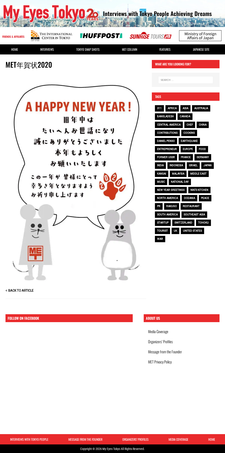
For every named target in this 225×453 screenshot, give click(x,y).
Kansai (161, 173)
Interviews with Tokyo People (29, 439)
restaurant (191, 206)
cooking (189, 132)
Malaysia (178, 173)
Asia (185, 108)
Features (165, 49)
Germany (203, 157)
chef (190, 124)
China (203, 124)
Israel (193, 165)
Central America (169, 124)
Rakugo (171, 206)
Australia (201, 108)
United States (192, 230)
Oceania (189, 198)
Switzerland (183, 222)
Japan (207, 165)
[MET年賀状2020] (75, 282)
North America (167, 198)
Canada (185, 116)
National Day (180, 181)
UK (175, 230)
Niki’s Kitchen (199, 189)
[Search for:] (185, 80)
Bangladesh (165, 116)
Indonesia (176, 165)
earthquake (189, 141)
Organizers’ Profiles (160, 341)
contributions (167, 132)
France (186, 157)
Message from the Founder (165, 351)
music (161, 181)
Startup (163, 222)
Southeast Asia (194, 214)
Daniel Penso (166, 141)
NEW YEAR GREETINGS (171, 189)
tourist (162, 230)
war (160, 238)
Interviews (47, 49)
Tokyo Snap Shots (88, 49)
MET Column (129, 49)
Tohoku (203, 222)
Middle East (198, 173)
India (160, 165)
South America (167, 214)
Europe (188, 149)
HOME (14, 49)
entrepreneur (167, 149)
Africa (172, 108)
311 (159, 108)
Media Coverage (158, 331)
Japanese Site (201, 49)
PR (158, 206)
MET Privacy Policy (160, 362)
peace (205, 198)
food (202, 149)
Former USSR (166, 157)
